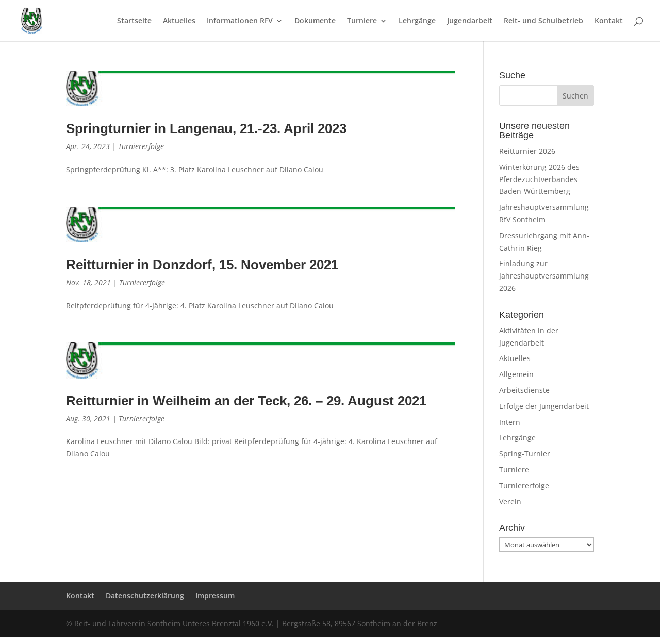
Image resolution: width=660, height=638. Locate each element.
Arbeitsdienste (524, 390)
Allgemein (516, 374)
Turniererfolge (141, 146)
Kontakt (609, 21)
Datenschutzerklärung (145, 595)
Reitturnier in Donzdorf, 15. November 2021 (202, 264)
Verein (510, 501)
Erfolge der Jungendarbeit (544, 406)
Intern (509, 422)
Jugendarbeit (469, 21)
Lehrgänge (417, 21)
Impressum (215, 595)
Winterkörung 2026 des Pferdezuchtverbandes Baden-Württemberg (539, 179)
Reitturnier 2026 (527, 151)
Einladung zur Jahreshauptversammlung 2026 (544, 275)
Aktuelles (179, 21)
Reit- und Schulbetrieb (543, 21)
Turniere (362, 21)
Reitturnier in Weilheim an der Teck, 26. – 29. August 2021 (246, 400)
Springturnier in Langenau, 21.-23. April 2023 (206, 128)
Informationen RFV (240, 21)
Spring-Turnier (524, 454)
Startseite (134, 21)
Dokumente (315, 21)
